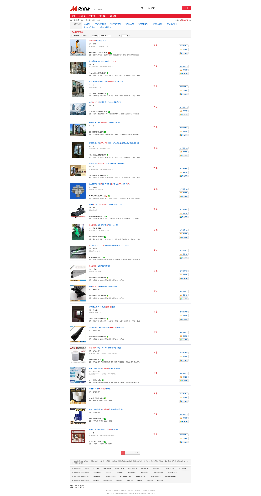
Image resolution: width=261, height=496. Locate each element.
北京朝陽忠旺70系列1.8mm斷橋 (103, 61)
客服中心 (123, 490)
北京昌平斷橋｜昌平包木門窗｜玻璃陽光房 (107, 163)
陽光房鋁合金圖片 (159, 472)
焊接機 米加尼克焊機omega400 (103, 225)
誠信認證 (85, 35)
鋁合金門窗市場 (85, 20)
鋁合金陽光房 (182, 468)
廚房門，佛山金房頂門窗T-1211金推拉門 (103, 430)
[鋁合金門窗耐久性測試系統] (78, 47)
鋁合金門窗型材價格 (89, 27)
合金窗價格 (87, 24)
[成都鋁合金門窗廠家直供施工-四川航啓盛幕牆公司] (78, 109)
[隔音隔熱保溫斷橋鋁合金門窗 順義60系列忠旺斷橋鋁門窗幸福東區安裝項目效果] (78, 150)
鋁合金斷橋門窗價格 (100, 24)
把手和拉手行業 (107, 481)
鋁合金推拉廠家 (97, 477)
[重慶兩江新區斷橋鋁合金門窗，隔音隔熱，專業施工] (78, 129)
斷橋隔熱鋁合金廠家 (170, 477)
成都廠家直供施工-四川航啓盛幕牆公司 (105, 102)
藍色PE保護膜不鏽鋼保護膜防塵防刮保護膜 (106, 409)
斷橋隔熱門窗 (144, 468)
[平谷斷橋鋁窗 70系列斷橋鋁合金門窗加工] (78, 314)
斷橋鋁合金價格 (130, 24)
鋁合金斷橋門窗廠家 (141, 477)
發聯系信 (185, 49)
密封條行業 (130, 481)
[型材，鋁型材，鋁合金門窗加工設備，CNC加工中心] (78, 211)
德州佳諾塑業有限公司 (95, 360)
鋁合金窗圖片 (120, 472)
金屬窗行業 (119, 481)
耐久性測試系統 (97, 41)
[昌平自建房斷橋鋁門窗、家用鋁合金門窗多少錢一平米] (78, 88)
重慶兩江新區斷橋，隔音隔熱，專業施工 (105, 123)
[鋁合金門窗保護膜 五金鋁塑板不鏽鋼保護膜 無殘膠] (78, 354)
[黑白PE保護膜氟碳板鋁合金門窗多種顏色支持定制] (78, 375)
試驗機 (94, 44)
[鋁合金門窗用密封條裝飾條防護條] (78, 273)
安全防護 (113, 16)
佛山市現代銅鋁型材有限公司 (97, 196)
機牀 (94, 208)
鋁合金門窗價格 (79, 485)
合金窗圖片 (109, 472)
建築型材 (95, 187)
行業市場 (98, 9)
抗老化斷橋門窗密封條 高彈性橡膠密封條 (106, 327)
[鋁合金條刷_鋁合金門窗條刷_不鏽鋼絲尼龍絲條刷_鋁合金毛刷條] (78, 252)
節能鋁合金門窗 (119, 468)
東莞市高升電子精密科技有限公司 (98, 52)
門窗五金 (95, 269)
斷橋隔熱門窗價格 (143, 24)
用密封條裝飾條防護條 (99, 266)
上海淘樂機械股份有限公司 (96, 237)
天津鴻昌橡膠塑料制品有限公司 (97, 278)
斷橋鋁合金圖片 (145, 472)
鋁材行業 (139, 481)
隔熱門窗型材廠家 (111, 477)
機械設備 (82, 16)
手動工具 (95, 249)
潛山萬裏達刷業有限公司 (95, 257)
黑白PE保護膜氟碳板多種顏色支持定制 (105, 368)
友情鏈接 (152, 490)
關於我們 (108, 490)
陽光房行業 (150, 481)
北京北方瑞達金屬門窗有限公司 (97, 73)
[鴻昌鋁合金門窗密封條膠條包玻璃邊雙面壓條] (78, 293)
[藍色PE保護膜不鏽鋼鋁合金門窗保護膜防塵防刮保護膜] (78, 416)
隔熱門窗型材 (107, 468)
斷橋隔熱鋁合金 (157, 468)
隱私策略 (137, 490)
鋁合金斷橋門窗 (132, 468)
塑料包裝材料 (96, 351)
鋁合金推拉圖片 (97, 472)
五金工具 (92, 16)
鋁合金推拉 (96, 468)
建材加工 (95, 310)
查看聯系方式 (183, 46)
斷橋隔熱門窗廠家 (156, 477)
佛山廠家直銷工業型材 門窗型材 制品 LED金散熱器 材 (109, 184)
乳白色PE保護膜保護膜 (100, 389)
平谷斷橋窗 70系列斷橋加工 (102, 307)
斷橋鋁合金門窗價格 (115, 24)
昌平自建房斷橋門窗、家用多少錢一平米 (106, 82)
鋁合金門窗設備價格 (105, 27)
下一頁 (136, 453)
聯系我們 (116, 490)
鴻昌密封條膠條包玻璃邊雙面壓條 (103, 286)
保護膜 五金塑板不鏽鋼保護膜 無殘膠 (105, 348)
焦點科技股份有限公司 (122, 493)
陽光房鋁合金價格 (157, 24)
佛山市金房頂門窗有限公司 (96, 441)
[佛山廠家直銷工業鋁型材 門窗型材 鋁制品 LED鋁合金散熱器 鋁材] (78, 191)
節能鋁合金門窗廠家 (125, 477)
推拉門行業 (160, 481)
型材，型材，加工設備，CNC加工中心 (105, 204)
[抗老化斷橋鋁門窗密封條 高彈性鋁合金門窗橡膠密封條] (78, 334)
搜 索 (186, 8)
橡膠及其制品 (96, 289)
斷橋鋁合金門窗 (170, 468)
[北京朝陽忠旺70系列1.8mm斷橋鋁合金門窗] (78, 68)
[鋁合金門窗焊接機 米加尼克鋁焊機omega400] (78, 232)
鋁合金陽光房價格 (172, 24)
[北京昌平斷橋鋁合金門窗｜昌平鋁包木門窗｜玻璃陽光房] (78, 170)
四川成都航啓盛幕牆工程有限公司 (98, 111)
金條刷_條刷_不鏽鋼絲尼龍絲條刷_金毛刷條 (109, 245)
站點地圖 (130, 490)
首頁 (73, 16)
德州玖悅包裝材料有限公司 (96, 398)
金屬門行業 (96, 481)
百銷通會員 (76, 35)
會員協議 (145, 490)
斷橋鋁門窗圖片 (132, 472)
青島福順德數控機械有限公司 (97, 216)
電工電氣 (102, 16)
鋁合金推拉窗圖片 (173, 472)
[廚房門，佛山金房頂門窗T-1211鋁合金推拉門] (78, 436)
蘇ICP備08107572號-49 (148, 493)
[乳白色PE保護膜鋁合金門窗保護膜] (78, 395)
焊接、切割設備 (97, 228)
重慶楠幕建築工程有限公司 (96, 132)
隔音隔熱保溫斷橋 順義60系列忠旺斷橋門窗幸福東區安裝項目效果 (114, 143)
